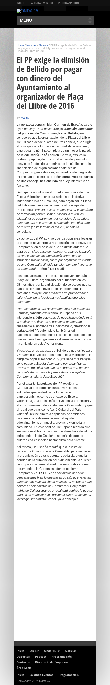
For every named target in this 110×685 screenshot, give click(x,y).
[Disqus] (55, 574)
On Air (34, 651)
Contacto (23, 662)
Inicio (20, 3)
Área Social (24, 668)
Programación (68, 3)
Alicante (43, 45)
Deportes (23, 656)
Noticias (31, 45)
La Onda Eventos (41, 3)
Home (20, 45)
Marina (25, 117)
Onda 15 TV (52, 651)
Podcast (40, 656)
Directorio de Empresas (51, 662)
